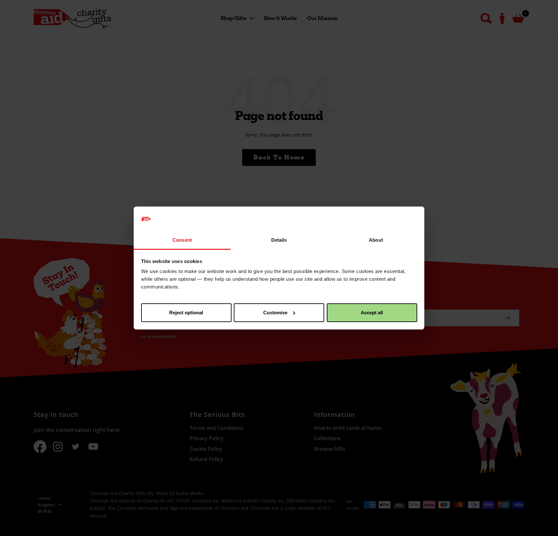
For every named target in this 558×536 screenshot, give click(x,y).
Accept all (372, 312)
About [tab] (376, 240)
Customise (275, 312)
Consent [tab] (182, 240)
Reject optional (186, 312)
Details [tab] (279, 240)
